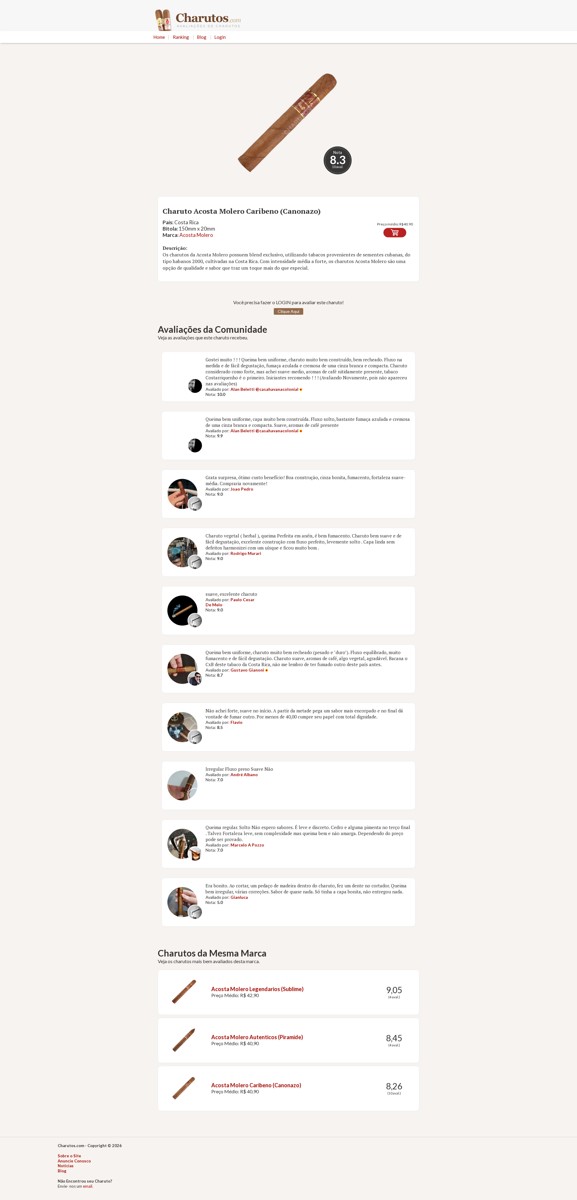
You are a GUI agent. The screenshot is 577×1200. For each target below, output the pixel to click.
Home (159, 37)
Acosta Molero (196, 235)
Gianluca (239, 897)
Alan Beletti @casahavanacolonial (264, 389)
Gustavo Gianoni (247, 669)
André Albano (244, 774)
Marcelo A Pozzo (247, 844)
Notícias (66, 1165)
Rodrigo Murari (245, 553)
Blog (201, 37)
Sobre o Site (69, 1155)
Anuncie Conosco (74, 1161)
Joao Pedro (241, 488)
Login (220, 37)
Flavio (236, 722)
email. (88, 1186)
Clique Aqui (288, 311)
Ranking (181, 37)
